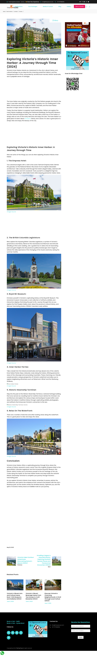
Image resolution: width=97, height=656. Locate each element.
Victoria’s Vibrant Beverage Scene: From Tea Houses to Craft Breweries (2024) (33, 596)
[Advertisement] (34, 89)
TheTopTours (19, 648)
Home (4, 11)
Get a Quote (79, 6)
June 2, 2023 (10, 601)
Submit (80, 637)
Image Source (11, 212)
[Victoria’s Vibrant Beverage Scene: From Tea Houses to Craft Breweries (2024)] (34, 584)
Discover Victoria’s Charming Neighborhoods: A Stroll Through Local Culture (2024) (53, 597)
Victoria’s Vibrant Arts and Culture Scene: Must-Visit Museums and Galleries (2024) (14, 596)
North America (10, 11)
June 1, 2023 (48, 603)
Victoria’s (28, 118)
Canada (16, 11)
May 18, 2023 (10, 547)
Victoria (20, 11)
